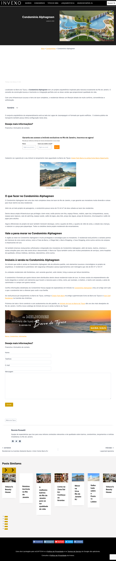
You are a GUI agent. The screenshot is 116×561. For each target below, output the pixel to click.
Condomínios (39, 3)
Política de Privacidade (55, 551)
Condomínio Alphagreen (83, 288)
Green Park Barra (65, 188)
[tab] (6, 516)
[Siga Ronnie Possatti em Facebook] (12, 441)
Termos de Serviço (74, 551)
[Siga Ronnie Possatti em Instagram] (19, 441)
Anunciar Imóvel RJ (85, 3)
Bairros (28, 3)
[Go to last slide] (5, 470)
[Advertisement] (56, 64)
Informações (23, 336)
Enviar (57, 147)
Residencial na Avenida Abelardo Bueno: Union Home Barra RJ (25, 449)
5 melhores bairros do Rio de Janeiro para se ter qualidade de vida (43, 498)
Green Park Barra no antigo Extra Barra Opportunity (90, 158)
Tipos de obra (53, 3)
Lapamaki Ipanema (107, 449)
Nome (24, 144)
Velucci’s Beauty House (9, 489)
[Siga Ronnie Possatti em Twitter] (16, 441)
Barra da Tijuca (11, 420)
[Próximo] (12, 470)
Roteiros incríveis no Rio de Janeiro (26, 491)
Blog (42, 48)
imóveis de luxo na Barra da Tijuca (72, 303)
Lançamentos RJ (67, 3)
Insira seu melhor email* (45, 144)
